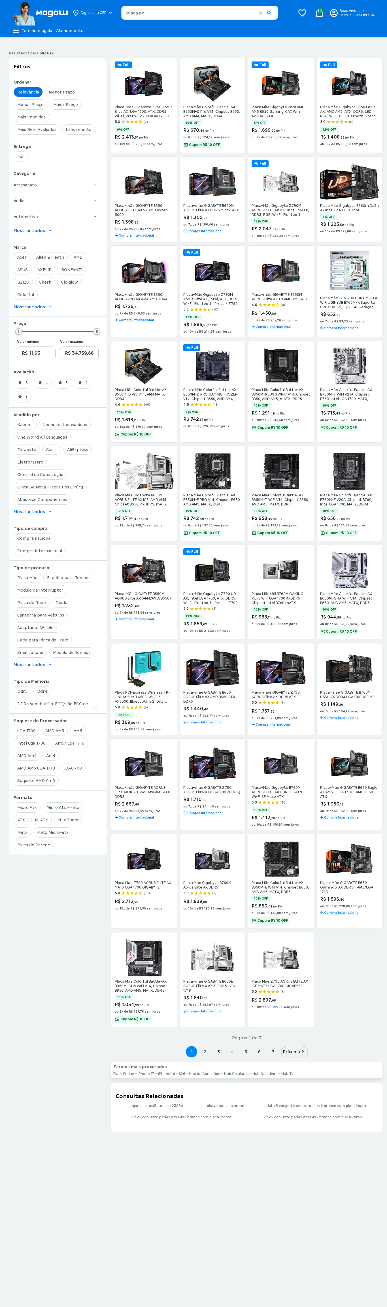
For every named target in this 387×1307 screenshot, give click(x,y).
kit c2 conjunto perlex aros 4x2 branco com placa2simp (312, 1117)
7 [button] (273, 1051)
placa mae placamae (225, 1106)
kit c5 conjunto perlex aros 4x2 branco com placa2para (317, 1106)
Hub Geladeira (265, 1074)
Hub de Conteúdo (204, 1074)
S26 (182, 1074)
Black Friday (123, 1074)
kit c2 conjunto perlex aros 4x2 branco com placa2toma (181, 1117)
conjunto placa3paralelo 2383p (155, 1106)
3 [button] (218, 1051)
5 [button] (245, 1051)
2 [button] (205, 1051)
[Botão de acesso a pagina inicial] (39, 12)
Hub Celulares (236, 1074)
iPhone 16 (166, 1074)
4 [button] (232, 1051)
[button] (260, 13)
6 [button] (259, 1051)
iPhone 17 (146, 1074)
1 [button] (191, 1051)
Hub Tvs (288, 1074)
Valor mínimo (28, 342)
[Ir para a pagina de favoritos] (302, 12)
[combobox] (199, 13)
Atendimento (70, 30)
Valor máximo (71, 342)
